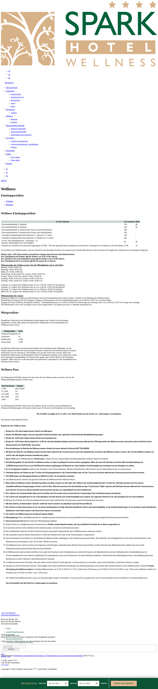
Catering (14, 113)
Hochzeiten (10, 151)
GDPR (8, 629)
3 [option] (108, 685)
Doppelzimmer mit (17, 97)
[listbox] (108, 683)
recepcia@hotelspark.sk (10, 615)
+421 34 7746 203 (147, 86)
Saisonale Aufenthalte (18, 132)
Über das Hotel (11, 88)
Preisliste (14, 122)
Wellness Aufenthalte (18, 129)
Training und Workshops (19, 141)
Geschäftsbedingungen (15, 632)
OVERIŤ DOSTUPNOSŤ (124, 683)
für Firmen (10, 138)
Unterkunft (10, 91)
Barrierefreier (15, 100)
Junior (13, 103)
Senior (13, 106)
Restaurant (10, 110)
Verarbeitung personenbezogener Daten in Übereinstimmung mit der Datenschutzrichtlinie (48, 655)
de (9, 78)
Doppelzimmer (16, 94)
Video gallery (15, 160)
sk (9, 71)
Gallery (8, 154)
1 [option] (108, 682)
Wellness (9, 116)
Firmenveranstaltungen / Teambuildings (24, 144)
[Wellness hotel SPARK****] (79, 66)
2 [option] (108, 683)
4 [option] (108, 687)
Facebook (5, 665)
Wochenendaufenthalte (15, 126)
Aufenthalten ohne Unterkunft (21, 135)
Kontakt (9, 164)
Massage (14, 119)
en (9, 75)
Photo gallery (15, 157)
